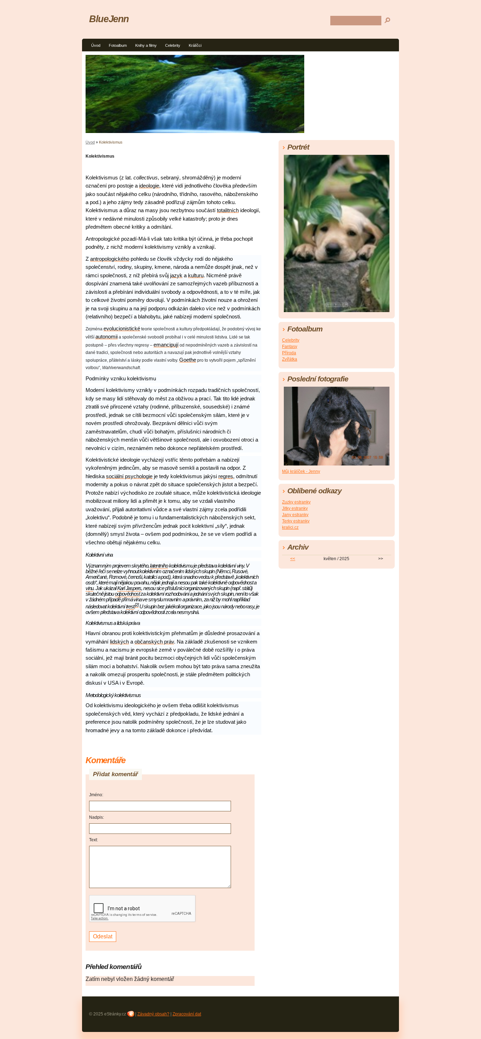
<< (292, 558)
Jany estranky (295, 514)
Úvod (95, 45)
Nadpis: (96, 817)
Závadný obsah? (153, 1014)
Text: (93, 839)
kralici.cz (290, 527)
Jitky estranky (295, 508)
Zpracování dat (187, 1014)
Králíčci (195, 45)
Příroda (289, 352)
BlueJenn (109, 18)
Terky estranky (296, 521)
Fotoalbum (118, 45)
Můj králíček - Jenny (301, 471)
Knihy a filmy (146, 45)
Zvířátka (289, 359)
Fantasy (289, 346)
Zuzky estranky (296, 502)
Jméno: (96, 794)
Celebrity (172, 45)
